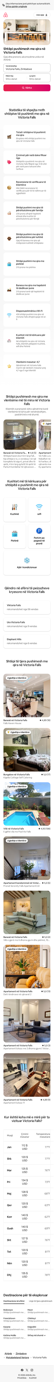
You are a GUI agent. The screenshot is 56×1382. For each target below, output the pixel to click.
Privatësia (21, 1378)
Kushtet (33, 1378)
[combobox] (27, 69)
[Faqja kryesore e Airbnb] (5, 14)
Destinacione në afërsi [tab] (13, 1301)
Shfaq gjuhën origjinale (16, 6)
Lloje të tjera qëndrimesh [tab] (40, 1301)
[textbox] (15, 79)
